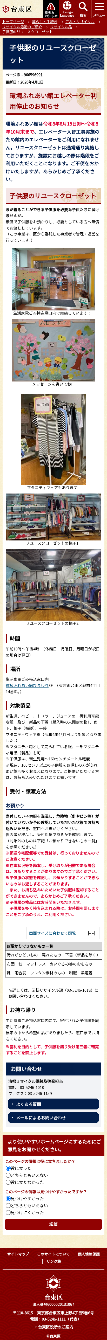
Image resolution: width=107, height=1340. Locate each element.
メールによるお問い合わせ (41, 1117)
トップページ (13, 21)
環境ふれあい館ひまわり (27, 685)
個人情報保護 (89, 1253)
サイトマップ (18, 1253)
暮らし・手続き (44, 21)
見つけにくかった (27, 1212)
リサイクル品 (61, 26)
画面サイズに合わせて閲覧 (52, 933)
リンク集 (53, 1261)
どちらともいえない (29, 1175)
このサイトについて (53, 1253)
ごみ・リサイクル (80, 21)
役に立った (21, 1168)
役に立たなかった (27, 1182)
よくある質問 (28, 1104)
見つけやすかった (27, 1198)
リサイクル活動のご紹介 (22, 26)
